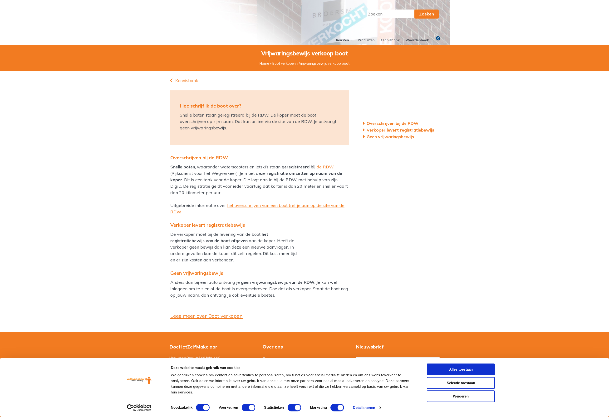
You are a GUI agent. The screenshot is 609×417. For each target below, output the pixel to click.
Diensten (341, 40)
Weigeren (461, 396)
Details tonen (364, 408)
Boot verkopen (284, 63)
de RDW (325, 167)
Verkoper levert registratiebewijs (400, 130)
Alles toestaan (461, 369)
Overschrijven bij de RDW (392, 123)
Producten (366, 40)
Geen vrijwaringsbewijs (390, 136)
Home (264, 63)
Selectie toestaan (461, 383)
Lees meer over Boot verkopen (206, 316)
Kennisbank (390, 40)
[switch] (248, 407)
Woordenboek (417, 40)
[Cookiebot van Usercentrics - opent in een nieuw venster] (139, 407)
